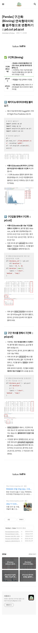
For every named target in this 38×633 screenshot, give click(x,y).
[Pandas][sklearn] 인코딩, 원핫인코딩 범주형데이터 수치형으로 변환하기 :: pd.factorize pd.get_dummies (12, 534)
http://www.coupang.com (14, 486)
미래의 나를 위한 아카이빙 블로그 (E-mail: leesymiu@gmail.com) (14, 600)
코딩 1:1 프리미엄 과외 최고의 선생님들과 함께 (12, 504)
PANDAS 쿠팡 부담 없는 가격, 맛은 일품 (18, 489)
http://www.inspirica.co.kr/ (15, 501)
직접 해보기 (8, 528)
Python (14, 528)
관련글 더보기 (32, 554)
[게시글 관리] (14, 519)
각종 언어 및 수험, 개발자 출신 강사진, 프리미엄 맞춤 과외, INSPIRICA (12, 508)
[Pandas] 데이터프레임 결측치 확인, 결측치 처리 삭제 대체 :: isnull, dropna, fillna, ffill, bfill (12, 538)
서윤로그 (7, 596)
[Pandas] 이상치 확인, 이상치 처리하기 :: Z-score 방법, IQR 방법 (12, 536)
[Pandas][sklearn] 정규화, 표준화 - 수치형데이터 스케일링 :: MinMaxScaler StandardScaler (12, 531)
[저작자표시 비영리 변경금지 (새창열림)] (28, 519)
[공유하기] (11, 519)
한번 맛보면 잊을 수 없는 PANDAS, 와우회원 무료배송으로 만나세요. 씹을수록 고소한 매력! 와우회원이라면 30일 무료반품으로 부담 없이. (19, 493)
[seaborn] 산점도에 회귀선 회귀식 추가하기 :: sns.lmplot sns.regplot (12, 541)
